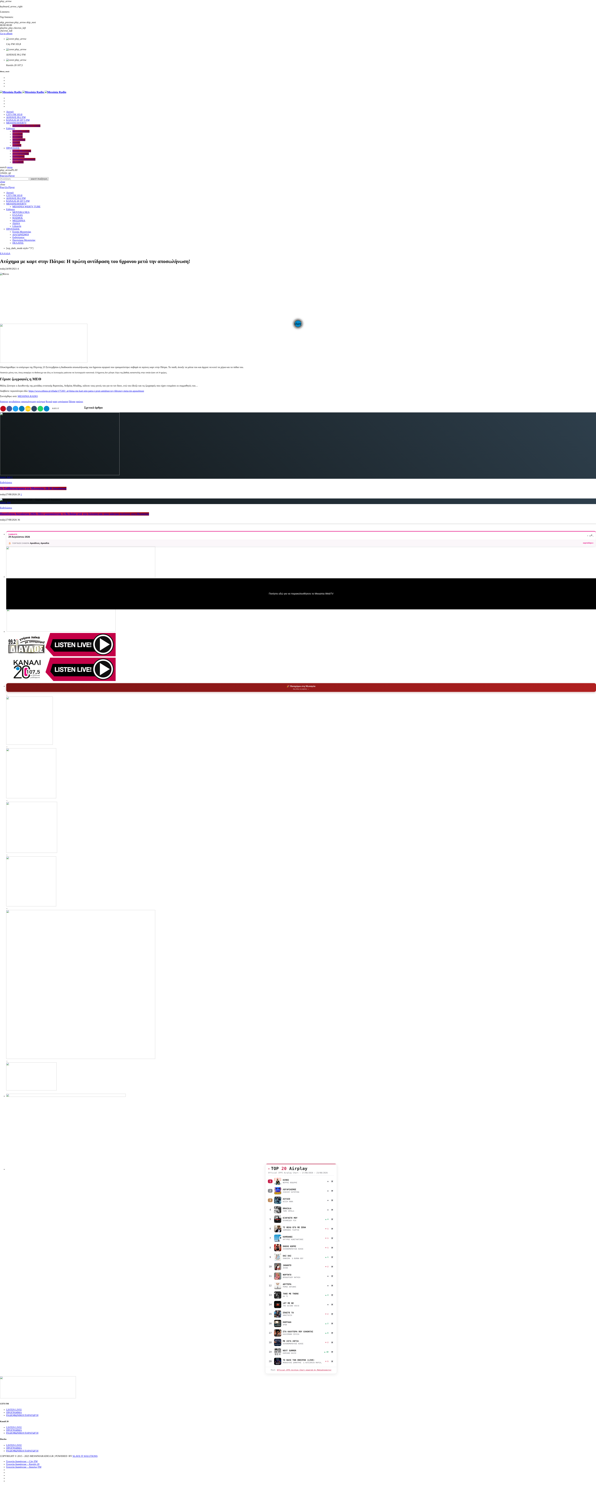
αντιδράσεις (15, 401)
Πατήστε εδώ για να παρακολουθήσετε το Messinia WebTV (301, 593)
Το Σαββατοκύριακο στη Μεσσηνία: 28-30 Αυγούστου (33, 488)
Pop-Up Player (7, 175)
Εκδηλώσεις (6, 482)
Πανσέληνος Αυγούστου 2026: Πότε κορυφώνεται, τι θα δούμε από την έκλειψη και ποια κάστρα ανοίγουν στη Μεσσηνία (74, 514)
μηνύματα (63, 401)
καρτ (55, 401)
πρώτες (79, 401)
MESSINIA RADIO (28, 396)
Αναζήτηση (39, 179)
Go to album (6, 33)
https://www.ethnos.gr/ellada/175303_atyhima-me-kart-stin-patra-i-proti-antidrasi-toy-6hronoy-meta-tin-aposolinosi (86, 391)
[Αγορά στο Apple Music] (332, 1181)
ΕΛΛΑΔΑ (5, 253)
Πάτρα (72, 401)
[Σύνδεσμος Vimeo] (33, 92)
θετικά (49, 401)
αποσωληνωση (28, 401)
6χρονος (4, 401)
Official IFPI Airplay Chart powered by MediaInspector (304, 1370)
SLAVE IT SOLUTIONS (84, 1456)
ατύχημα (40, 401)
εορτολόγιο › (588, 543)
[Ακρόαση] (277, 1181)
